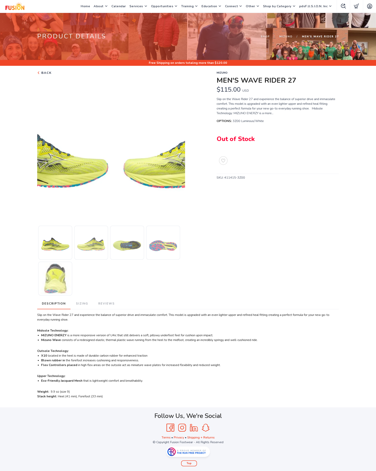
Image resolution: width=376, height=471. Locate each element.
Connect (231, 6)
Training (187, 6)
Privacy (179, 437)
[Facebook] (170, 428)
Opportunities (162, 6)
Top (189, 463)
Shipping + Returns (201, 437)
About (99, 6)
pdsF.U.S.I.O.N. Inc (313, 6)
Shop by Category (277, 6)
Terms (166, 437)
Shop (265, 36)
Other (250, 6)
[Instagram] (182, 428)
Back (46, 73)
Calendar (118, 6)
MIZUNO (286, 36)
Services (136, 6)
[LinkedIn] (194, 428)
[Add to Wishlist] (223, 160)
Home (85, 6)
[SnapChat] (206, 428)
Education (209, 6)
